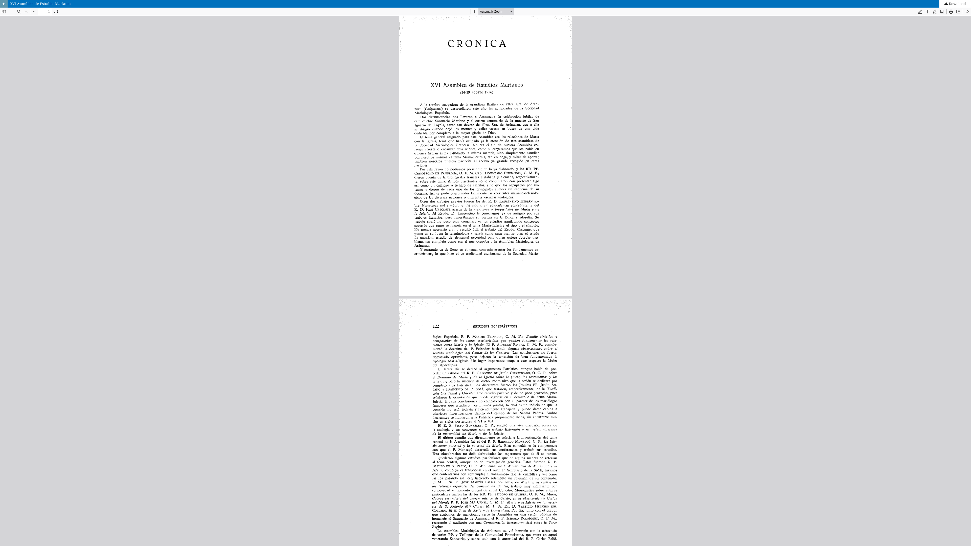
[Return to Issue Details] (4, 4)
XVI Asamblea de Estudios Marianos (40, 3)
